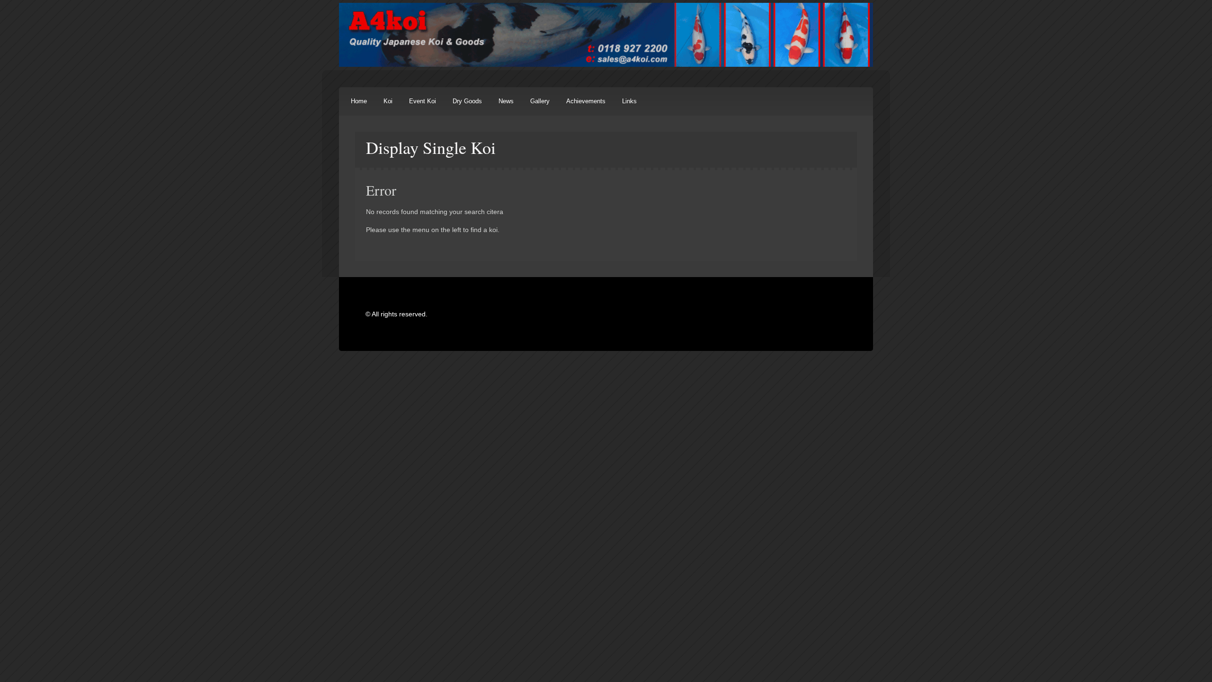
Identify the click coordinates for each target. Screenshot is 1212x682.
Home (359, 101)
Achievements (586, 101)
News (506, 101)
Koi (387, 101)
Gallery (540, 101)
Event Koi (422, 101)
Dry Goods (467, 101)
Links (629, 101)
